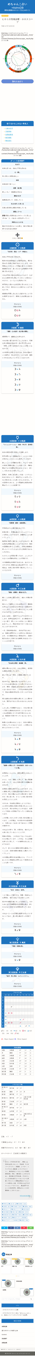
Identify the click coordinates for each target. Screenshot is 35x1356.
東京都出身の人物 (6, 1214)
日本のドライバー (16, 1209)
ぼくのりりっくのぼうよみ (10, 1330)
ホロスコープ (5, 15)
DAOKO (4, 1334)
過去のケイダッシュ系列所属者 (20, 1217)
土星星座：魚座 (6, 1206)
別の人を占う (17, 81)
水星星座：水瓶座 (17, 1214)
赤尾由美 (4, 1342)
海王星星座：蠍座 (27, 1214)
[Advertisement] (17, 103)
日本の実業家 (6, 1212)
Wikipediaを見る (25, 1196)
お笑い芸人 (12, 1203)
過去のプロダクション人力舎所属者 (10, 1220)
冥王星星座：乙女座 (22, 1203)
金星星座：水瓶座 (24, 1220)
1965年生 (5, 1203)
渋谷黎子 (4, 1338)
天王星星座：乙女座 (17, 1206)
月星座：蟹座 (14, 1212)
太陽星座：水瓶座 (27, 1206)
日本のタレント (6, 1209)
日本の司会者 (26, 1209)
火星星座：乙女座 (6, 1217)
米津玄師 (4, 1326)
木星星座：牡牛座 (24, 1212)
